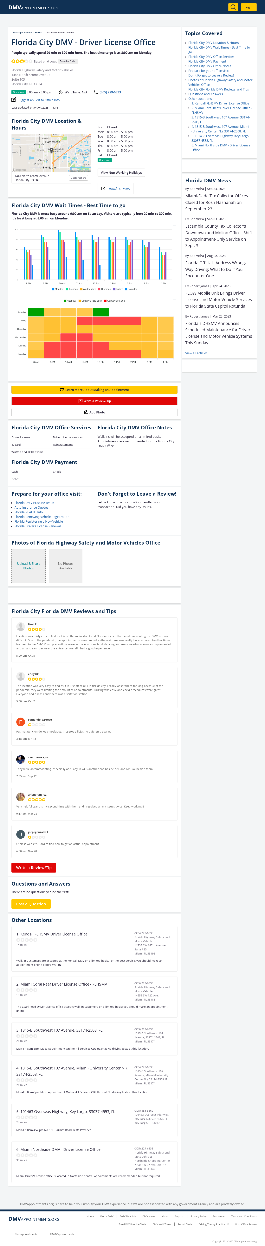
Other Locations (200, 99)
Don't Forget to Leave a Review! (211, 75)
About (165, 1216)
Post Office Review (246, 1224)
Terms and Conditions (244, 1216)
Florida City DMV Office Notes (209, 66)
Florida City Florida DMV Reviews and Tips (218, 89)
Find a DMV (106, 1216)
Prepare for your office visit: (208, 71)
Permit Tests (185, 1224)
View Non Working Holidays (121, 173)
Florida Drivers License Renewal (38, 526)
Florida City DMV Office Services (211, 57)
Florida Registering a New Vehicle (39, 521)
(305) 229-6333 (110, 92)
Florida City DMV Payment (207, 61)
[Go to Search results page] (233, 7)
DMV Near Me (128, 1216)
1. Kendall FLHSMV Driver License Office (220, 103)
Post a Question (31, 904)
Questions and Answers (205, 94)
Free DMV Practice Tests (132, 1224)
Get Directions (78, 177)
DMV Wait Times (161, 1224)
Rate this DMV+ (68, 61)
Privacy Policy (199, 1216)
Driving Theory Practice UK (213, 1224)
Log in (248, 7)
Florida (38, 32)
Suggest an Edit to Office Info (39, 100)
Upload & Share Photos (28, 565)
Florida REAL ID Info (29, 512)
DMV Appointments (21, 32)
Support (179, 1216)
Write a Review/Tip (97, 401)
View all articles (196, 353)
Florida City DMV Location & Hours (213, 43)
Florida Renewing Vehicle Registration (42, 517)
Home (90, 1216)
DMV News (148, 1216)
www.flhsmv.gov (119, 188)
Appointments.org (34, 7)
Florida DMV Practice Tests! (34, 503)
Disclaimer (219, 1216)
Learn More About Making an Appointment (97, 390)
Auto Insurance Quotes (31, 507)
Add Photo (97, 412)
